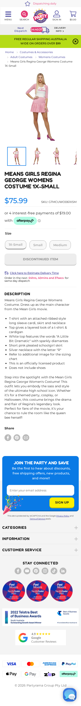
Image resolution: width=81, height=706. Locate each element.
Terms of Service (37, 519)
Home (9, 52)
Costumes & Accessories (36, 52)
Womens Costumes (51, 57)
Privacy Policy (62, 516)
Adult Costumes (21, 57)
